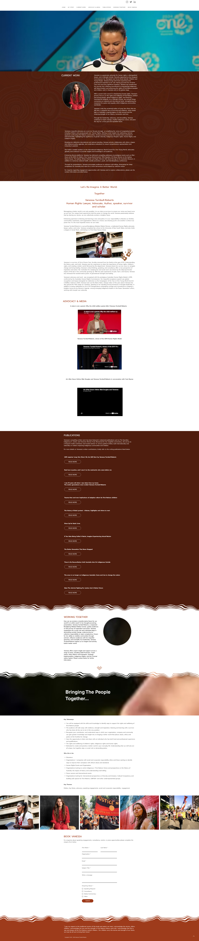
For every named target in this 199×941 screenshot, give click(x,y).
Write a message (87, 875)
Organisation (86, 854)
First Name (85, 847)
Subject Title (86, 868)
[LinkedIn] (134, 1)
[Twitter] (130, 1)
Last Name (104, 847)
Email (83, 861)
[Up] (194, 936)
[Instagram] (127, 1)
